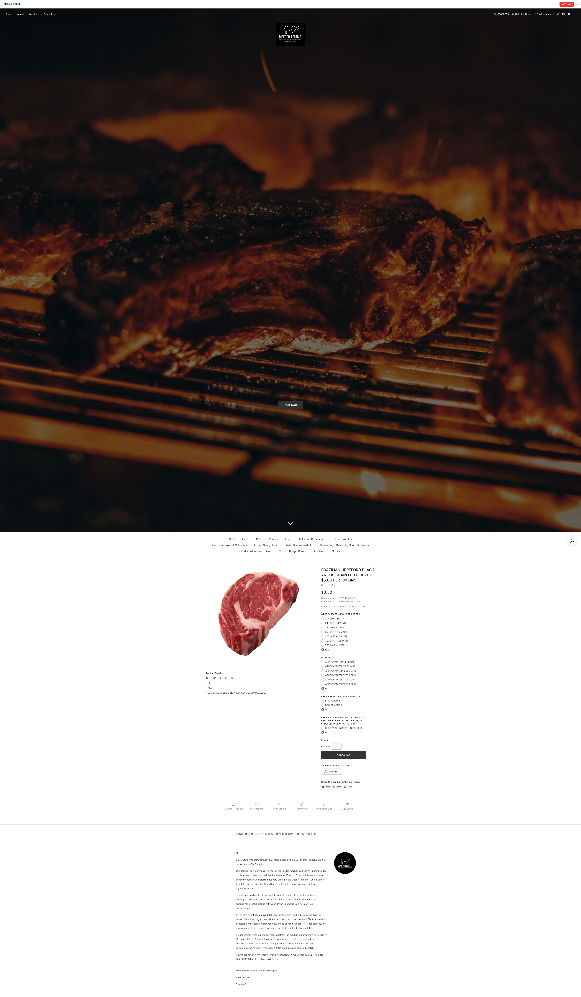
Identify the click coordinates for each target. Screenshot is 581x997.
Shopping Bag (324, 808)
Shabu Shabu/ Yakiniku (299, 545)
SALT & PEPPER (333, 700)
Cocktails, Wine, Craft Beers (254, 551)
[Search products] (572, 540)
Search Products (234, 808)
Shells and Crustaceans (312, 539)
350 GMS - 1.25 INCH (336, 632)
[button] (331, 772)
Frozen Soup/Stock (265, 545)
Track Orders (279, 808)
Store (9, 14)
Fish (287, 539)
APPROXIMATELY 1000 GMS (340, 661)
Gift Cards (338, 551)
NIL (327, 649)
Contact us (49, 14)
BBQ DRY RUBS (333, 705)
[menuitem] (369, 562)
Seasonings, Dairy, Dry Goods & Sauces (344, 545)
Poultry (273, 539)
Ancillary (319, 551)
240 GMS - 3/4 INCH (336, 623)
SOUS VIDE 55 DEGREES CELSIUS (343, 728)
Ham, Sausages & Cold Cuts (229, 545)
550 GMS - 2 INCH (335, 645)
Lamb (245, 539)
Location (33, 14)
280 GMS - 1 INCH (335, 627)
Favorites (302, 808)
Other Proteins (343, 539)
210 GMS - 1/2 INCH (335, 618)
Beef (232, 539)
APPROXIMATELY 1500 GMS (340, 666)
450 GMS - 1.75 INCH (336, 640)
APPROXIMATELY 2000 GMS (340, 670)
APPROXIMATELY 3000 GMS (340, 679)
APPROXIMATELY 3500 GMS (340, 684)
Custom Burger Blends (293, 551)
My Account (256, 808)
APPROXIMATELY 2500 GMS (340, 675)
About (20, 14)
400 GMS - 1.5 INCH (336, 636)
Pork (259, 539)
